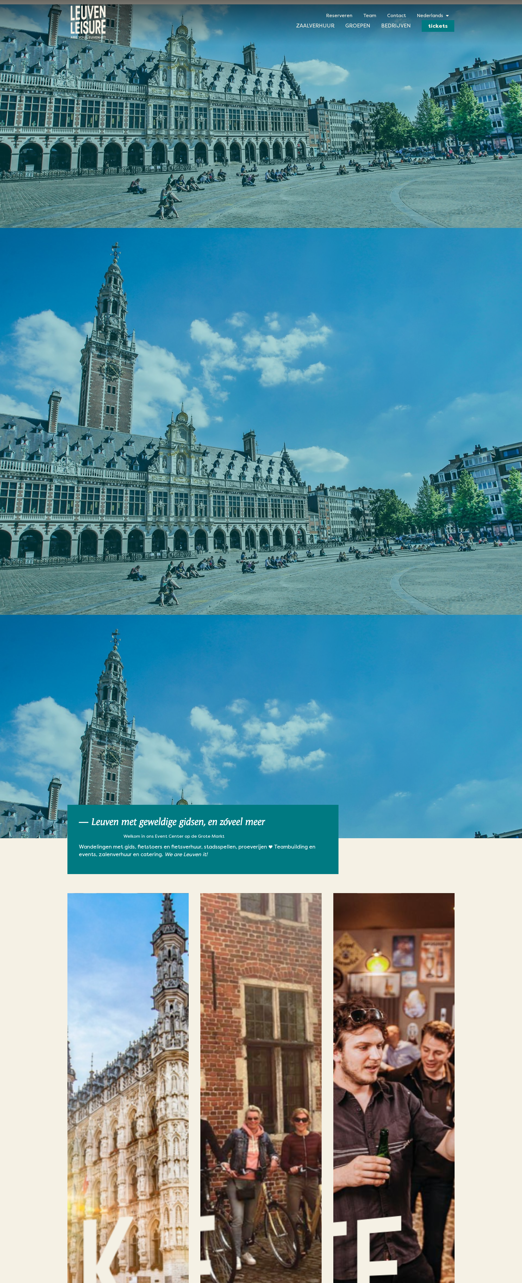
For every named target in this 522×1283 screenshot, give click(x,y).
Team (369, 15)
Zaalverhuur (315, 26)
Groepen (357, 26)
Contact (396, 15)
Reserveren (339, 15)
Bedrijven (396, 26)
